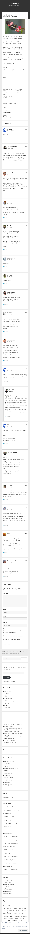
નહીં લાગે (6, 694)
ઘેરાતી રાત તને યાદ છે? (8, 777)
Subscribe (6, 677)
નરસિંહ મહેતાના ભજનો (9, 884)
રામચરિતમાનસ (7, 891)
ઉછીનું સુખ (6, 779)
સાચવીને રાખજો (18, 724)
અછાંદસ (24, 905)
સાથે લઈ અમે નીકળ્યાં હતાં (9, 702)
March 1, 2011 (10, 16)
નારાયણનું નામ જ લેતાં (8, 780)
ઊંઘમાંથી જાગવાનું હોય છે (8, 89)
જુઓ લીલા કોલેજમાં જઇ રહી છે (11, 768)
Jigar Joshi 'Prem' (11, 258)
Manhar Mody (10, 202)
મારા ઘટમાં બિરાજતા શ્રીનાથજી (10, 840)
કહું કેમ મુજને (7, 775)
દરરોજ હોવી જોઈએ (7, 112)
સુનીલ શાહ (9, 275)
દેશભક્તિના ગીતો (7, 820)
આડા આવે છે (7, 707)
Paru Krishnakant (11, 560)
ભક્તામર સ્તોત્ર (7, 763)
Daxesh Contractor (12, 146)
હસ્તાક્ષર (6, 770)
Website (5, 622)
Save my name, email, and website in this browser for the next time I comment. (14, 631)
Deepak (9, 225)
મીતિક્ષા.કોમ (15, 3)
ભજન (6, 920)
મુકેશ (21, 920)
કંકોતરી (9, 910)
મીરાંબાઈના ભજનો (8, 889)
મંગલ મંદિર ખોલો (7, 813)
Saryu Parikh (10, 508)
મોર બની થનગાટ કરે (8, 807)
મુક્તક (24, 920)
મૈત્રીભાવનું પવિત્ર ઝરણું (9, 859)
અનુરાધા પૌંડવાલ (6, 908)
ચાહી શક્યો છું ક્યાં (8, 691)
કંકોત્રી (12, 910)
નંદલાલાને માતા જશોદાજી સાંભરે (15, 728)
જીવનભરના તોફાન (8, 784)
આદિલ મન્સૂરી (18, 908)
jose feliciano (18, 905)
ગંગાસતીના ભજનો (8, 881)
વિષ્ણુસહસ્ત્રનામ (8, 893)
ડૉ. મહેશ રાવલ (10, 485)
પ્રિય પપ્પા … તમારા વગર (9, 826)
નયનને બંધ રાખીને (8, 853)
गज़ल (22, 905)
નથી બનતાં (6, 703)
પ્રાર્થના (23, 918)
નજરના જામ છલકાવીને (9, 761)
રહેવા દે (5, 696)
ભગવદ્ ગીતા (6, 886)
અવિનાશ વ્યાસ (12, 908)
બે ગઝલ (4, 94)
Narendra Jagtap (11, 340)
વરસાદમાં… (6, 772)
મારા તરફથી (17, 920)
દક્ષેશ (4, 918)
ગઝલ (10, 103)
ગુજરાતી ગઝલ (16, 913)
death (12, 905)
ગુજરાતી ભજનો (7, 882)
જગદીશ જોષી (17, 916)
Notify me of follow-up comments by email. (15, 636)
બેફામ (4, 920)
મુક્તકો (5, 700)
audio (5, 905)
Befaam (9, 905)
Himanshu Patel (11, 292)
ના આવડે (6, 705)
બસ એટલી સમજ (8, 773)
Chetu (8, 533)
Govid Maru (7, 737)
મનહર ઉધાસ (11, 921)
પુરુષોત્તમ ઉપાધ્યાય (14, 918)
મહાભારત (6, 888)
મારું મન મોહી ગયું (8, 782)
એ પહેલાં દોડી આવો (8, 698)
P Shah (9, 425)
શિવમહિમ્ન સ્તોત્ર (8, 833)
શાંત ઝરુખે (6, 786)
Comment (5, 593)
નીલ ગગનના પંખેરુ (8, 866)
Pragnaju (9, 312)
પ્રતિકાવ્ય (20, 918)
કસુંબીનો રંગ (7, 766)
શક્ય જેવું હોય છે (18, 89)
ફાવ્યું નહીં (6, 693)
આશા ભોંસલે (23, 908)
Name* (4, 609)
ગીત (7, 913)
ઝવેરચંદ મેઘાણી (24, 916)
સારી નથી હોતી (7, 764)
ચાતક (14, 103)
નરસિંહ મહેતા (8, 918)
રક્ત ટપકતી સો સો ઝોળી (9, 846)
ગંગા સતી (15, 910)
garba (15, 905)
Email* (4, 616)
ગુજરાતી (10, 913)
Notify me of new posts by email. (12, 639)
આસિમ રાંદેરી (5, 910)
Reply (26, 129)
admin (15, 16)
